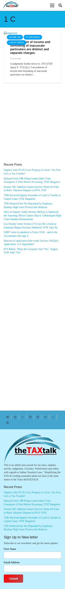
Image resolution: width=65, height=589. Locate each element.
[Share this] (15, 417)
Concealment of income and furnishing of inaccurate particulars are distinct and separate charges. (30, 47)
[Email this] (7, 417)
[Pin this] (38, 417)
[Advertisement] (32, 126)
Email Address (12, 562)
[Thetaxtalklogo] (11, 6)
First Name (10, 549)
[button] (52, 5)
